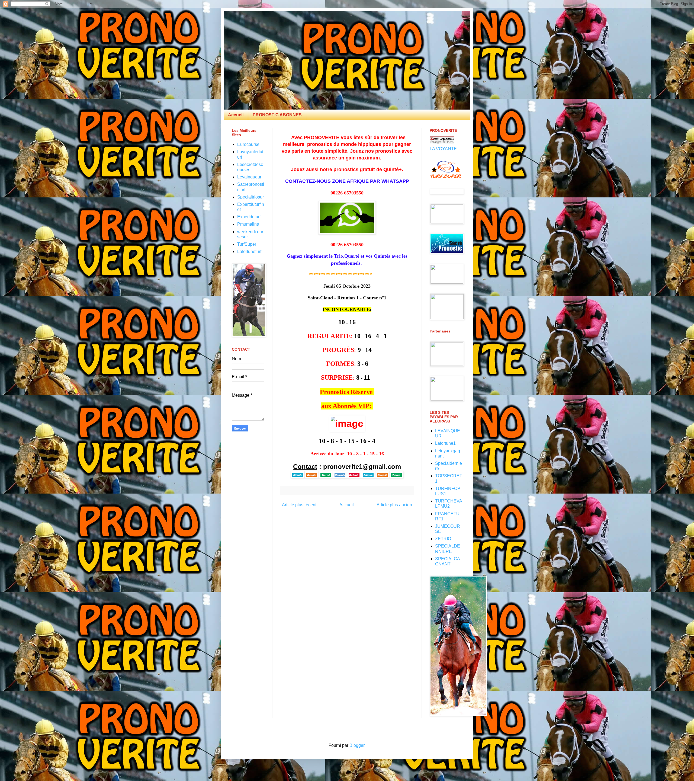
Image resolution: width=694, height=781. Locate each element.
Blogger (356, 745)
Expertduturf (249, 217)
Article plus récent (299, 504)
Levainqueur (249, 177)
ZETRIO (443, 538)
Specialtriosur (250, 197)
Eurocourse (248, 144)
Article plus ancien (394, 504)
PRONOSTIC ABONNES (277, 115)
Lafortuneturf (249, 251)
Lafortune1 (445, 443)
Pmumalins (248, 224)
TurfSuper (246, 244)
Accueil (235, 115)
